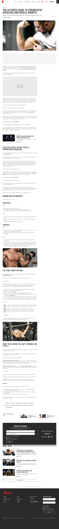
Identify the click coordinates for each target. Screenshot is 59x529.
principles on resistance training (26, 66)
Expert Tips (12, 405)
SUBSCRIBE (9, 441)
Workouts (15, 1)
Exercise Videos (19, 499)
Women (49, 506)
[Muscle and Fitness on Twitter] (46, 437)
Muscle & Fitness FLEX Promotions (12, 439)
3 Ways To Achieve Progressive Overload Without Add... (25, 136)
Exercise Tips (8, 405)
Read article (19, 456)
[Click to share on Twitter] (53, 16)
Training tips (31, 405)
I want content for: (46, 505)
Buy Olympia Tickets (33, 496)
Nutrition (20, 1)
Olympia (51, 2)
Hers (46, 1)
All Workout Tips (20, 480)
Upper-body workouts (9, 407)
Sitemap (31, 499)
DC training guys (31, 112)
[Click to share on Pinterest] (55, 16)
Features (33, 1)
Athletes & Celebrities (27, 1)
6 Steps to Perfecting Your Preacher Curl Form (24, 471)
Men (46, 506)
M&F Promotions (9, 437)
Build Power (12, 403)
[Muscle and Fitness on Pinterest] (52, 437)
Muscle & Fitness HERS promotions (12, 438)
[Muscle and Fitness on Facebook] (43, 437)
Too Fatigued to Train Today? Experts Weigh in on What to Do (32, 416)
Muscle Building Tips (19, 405)
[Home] (3, 2)
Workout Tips (5, 7)
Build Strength (18, 403)
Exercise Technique (30, 403)
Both (44, 506)
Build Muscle (8, 403)
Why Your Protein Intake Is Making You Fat (26, 461)
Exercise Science (23, 403)
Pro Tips (48, 414)
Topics (18, 496)
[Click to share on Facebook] (51, 16)
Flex (42, 1)
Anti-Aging (38, 1)
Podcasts (18, 500)
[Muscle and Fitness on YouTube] (49, 437)
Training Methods (25, 405)
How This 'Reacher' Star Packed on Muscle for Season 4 (51, 416)
